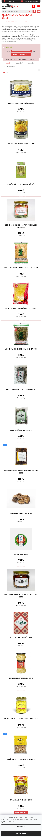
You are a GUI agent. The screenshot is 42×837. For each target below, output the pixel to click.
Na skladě (8, 47)
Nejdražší (31, 63)
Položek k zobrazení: (21, 54)
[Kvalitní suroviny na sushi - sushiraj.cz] (11, 6)
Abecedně (7, 63)
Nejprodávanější (9, 66)
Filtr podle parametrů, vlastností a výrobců (20, 59)
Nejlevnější (19, 63)
